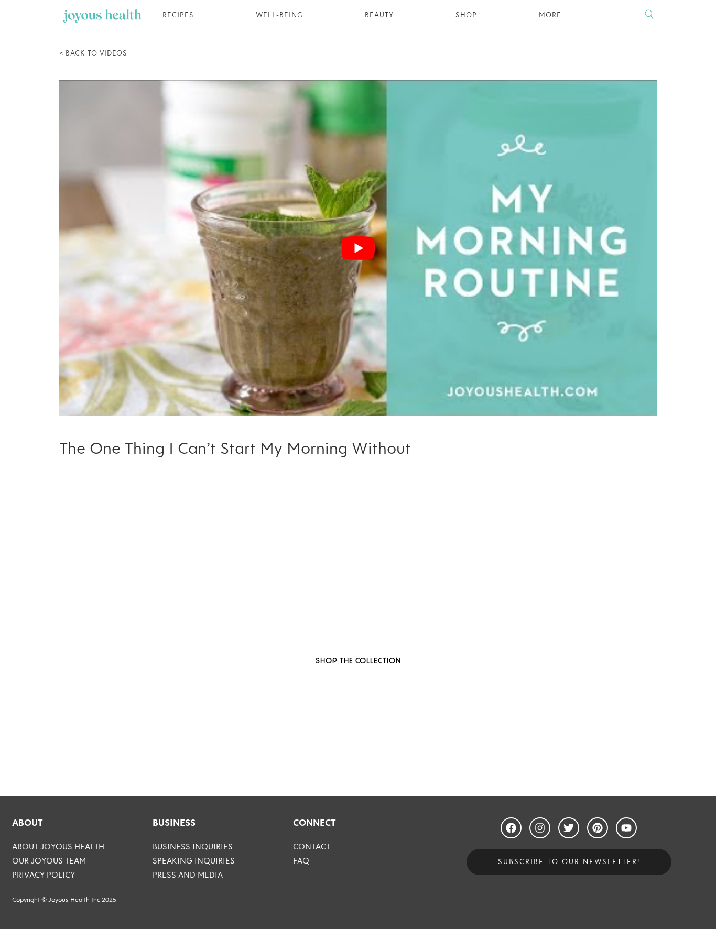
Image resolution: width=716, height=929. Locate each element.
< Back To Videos (93, 53)
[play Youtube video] (358, 248)
